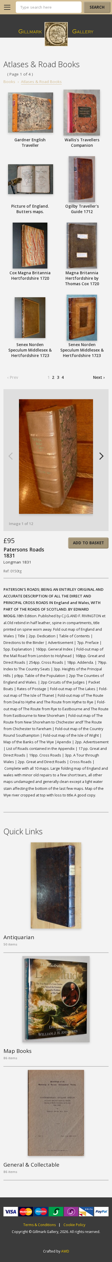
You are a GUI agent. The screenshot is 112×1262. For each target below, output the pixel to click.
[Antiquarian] (56, 885)
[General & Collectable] (56, 1113)
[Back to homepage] (56, 34)
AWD (65, 1251)
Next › (99, 377)
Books (9, 81)
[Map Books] (56, 999)
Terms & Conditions (39, 1225)
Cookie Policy (74, 1225)
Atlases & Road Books (41, 81)
